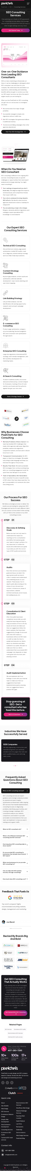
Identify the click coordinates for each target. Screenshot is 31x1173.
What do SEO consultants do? (12, 829)
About (3, 1103)
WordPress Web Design (23, 1108)
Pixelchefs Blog (20, 1138)
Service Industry (20, 1132)
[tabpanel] (15, 749)
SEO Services (5, 1111)
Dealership (19, 1130)
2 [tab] (15, 765)
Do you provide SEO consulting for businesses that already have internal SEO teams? (14, 854)
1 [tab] (13, 765)
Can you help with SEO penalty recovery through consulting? (12, 871)
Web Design (4, 1109)
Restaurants (19, 1127)
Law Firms (19, 1124)
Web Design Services (22, 1135)
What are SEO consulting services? (13, 791)
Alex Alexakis (5, 1106)
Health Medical (20, 1121)
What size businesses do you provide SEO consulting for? (14, 863)
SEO (10, 7)
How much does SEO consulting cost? (14, 879)
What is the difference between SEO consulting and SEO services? (14, 836)
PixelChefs (4, 7)
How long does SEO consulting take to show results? (14, 845)
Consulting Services (7, 1130)
